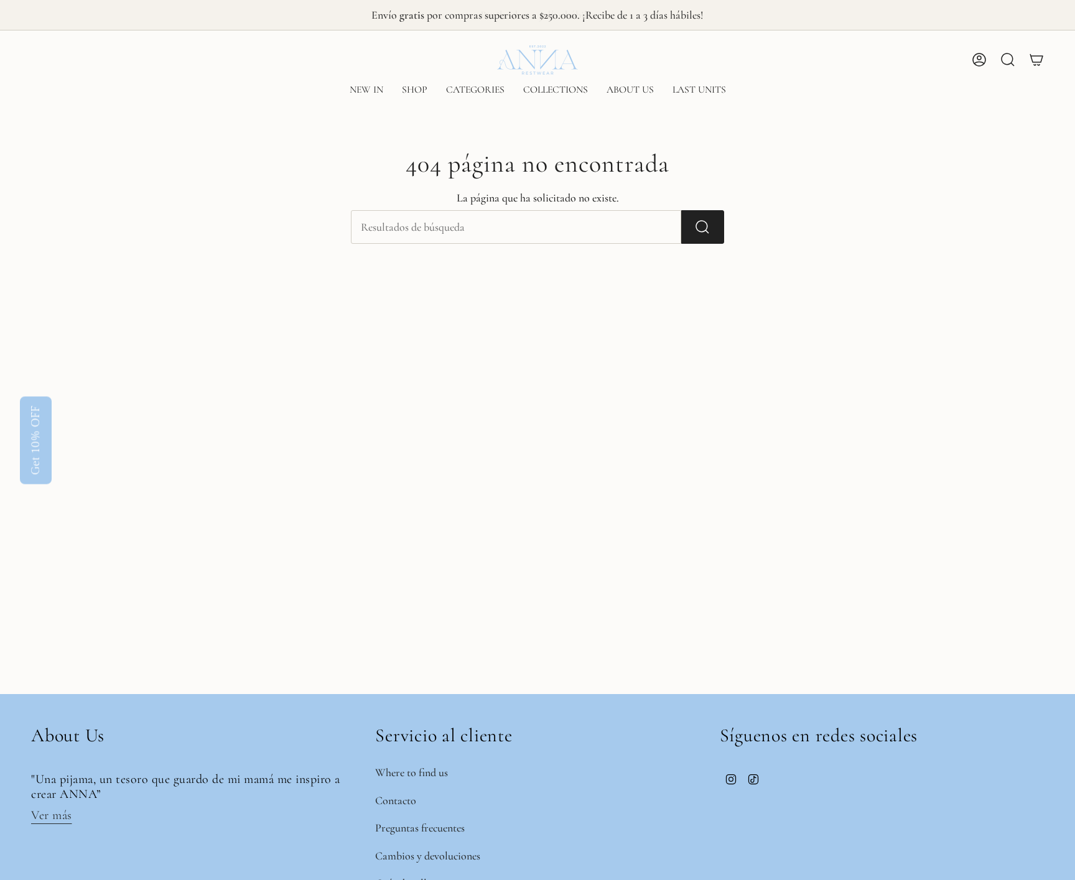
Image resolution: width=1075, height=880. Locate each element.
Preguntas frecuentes (420, 828)
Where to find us (411, 772)
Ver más (51, 815)
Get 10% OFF (35, 440)
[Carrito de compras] (1036, 59)
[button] (415, 90)
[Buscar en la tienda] (702, 227)
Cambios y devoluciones (427, 856)
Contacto (395, 800)
